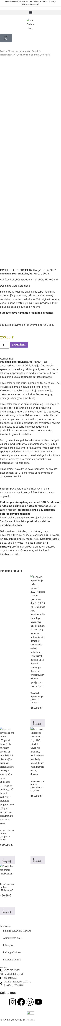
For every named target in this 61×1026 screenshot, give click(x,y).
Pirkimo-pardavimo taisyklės (17, 930)
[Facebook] (21, 1002)
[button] (30, 12)
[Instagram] (12, 1002)
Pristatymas (8, 945)
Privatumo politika (12, 959)
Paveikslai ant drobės (19, 51)
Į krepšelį (18, 344)
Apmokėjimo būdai (12, 938)
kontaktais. (18, 525)
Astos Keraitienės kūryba (46, 538)
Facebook (39, 542)
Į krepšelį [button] (37, 723)
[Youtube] (38, 1002)
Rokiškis (30, 1019)
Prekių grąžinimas (12, 952)
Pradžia (3, 51)
